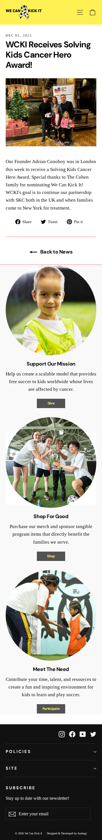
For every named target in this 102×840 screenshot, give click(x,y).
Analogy (82, 833)
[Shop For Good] (51, 462)
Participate (51, 708)
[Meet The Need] (51, 615)
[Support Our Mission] (51, 310)
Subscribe (20, 788)
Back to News (56, 251)
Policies (18, 751)
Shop (51, 556)
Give (51, 403)
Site (12, 768)
